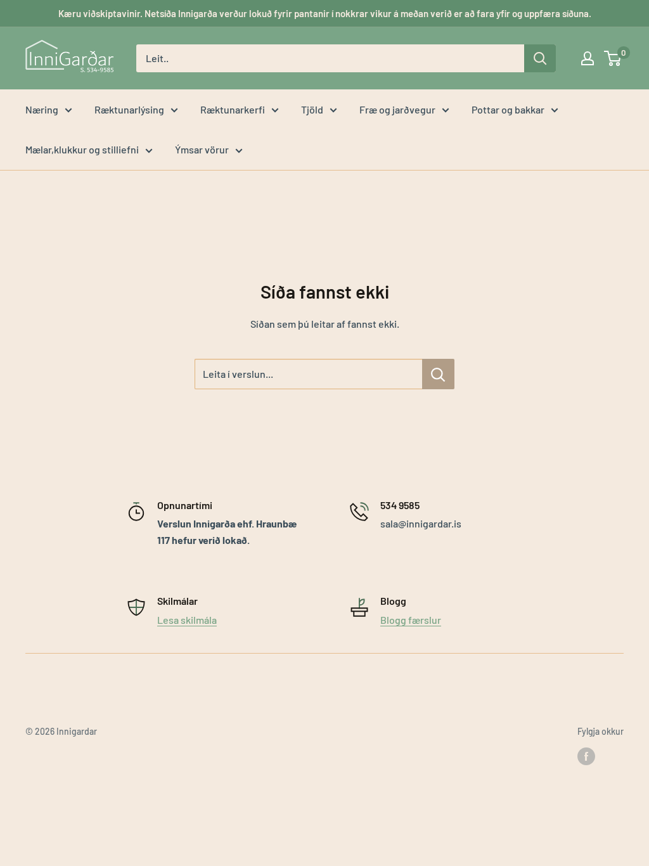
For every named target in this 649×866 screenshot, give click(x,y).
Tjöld (312, 109)
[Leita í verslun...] (438, 374)
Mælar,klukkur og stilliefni (82, 149)
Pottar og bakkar (508, 109)
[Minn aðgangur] (587, 58)
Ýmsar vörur (202, 149)
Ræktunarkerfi (232, 109)
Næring (41, 109)
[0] (613, 58)
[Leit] (540, 58)
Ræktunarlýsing (129, 109)
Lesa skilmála (187, 620)
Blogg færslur (410, 620)
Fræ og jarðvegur (397, 109)
